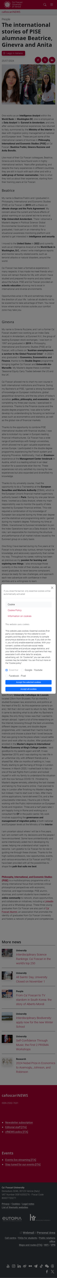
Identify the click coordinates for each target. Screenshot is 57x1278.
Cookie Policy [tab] (15, 610)
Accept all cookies (28, 689)
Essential (13, 670)
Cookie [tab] (11, 604)
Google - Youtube (33, 670)
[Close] (52, 587)
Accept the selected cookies (28, 682)
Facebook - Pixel (17, 675)
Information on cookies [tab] (19, 616)
